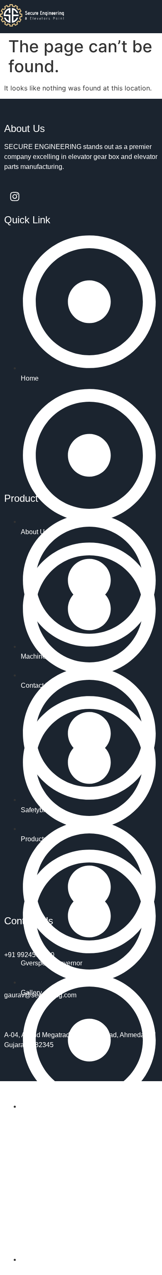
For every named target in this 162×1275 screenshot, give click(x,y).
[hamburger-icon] (152, 16)
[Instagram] (14, 196)
